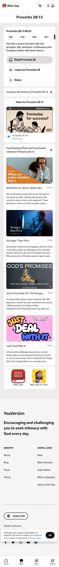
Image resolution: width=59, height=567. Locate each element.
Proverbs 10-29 (23, 135)
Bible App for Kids (39, 384)
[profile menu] (50, 6)
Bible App (18, 384)
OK (50, 535)
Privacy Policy (36, 538)
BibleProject (17, 139)
